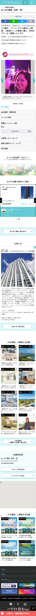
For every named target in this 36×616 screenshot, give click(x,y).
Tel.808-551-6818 (7, 463)
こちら (13, 159)
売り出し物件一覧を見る (18, 231)
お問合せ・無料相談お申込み (18, 613)
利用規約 (31, 598)
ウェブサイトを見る (18, 475)
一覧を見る (18, 16)
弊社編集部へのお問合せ (21, 598)
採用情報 (10, 598)
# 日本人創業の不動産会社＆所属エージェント (13, 40)
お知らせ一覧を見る (18, 326)
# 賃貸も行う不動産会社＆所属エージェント (13, 43)
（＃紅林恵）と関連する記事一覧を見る (18, 441)
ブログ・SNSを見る (18, 469)
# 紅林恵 (3, 36)
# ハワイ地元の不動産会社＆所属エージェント (20, 36)
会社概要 (4, 598)
